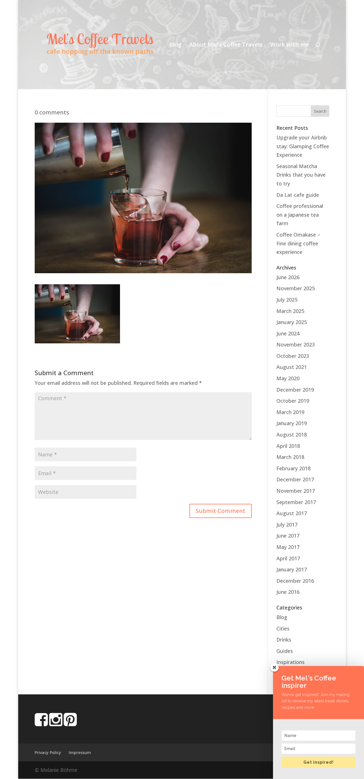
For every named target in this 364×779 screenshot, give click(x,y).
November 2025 (295, 288)
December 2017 (295, 479)
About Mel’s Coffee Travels (225, 45)
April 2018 (288, 445)
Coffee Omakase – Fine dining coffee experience (298, 243)
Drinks (283, 639)
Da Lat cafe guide (297, 194)
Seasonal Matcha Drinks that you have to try (301, 175)
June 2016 (287, 591)
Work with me (289, 45)
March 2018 (290, 457)
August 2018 (291, 434)
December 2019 (295, 389)
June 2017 (287, 535)
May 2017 (287, 547)
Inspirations (290, 662)
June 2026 (287, 277)
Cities (282, 628)
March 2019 (290, 412)
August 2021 (291, 367)
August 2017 (291, 513)
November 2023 (295, 344)
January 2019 (291, 423)
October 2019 (292, 400)
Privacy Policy (48, 752)
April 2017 (288, 558)
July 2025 (286, 299)
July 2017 (286, 524)
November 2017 (295, 490)
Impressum (80, 752)
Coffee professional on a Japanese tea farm (299, 214)
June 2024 (287, 333)
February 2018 (293, 468)
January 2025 (291, 322)
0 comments (52, 112)
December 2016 (295, 580)
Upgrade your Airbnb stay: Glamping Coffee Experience (302, 146)
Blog (175, 45)
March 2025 (290, 311)
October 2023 (292, 355)
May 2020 (287, 378)
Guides (284, 651)
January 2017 (291, 569)
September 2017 (296, 502)
